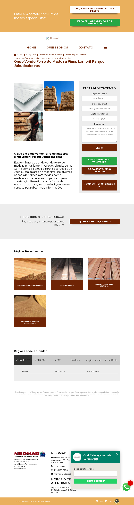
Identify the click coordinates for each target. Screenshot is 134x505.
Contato (85, 47)
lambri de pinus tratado (76, 55)
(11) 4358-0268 (60, 466)
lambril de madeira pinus (51, 55)
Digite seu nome (99, 94)
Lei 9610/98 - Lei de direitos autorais (74, 396)
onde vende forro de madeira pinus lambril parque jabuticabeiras (42, 58)
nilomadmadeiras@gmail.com (68, 474)
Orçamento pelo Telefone (99, 170)
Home (31, 47)
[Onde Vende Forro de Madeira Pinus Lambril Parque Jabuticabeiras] (28, 96)
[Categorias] (105, 47)
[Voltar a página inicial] (67, 38)
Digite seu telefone (99, 114)
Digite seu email (99, 104)
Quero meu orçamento (95, 221)
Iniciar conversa (95, 481)
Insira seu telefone (84, 469)
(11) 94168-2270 (60, 470)
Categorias (31, 55)
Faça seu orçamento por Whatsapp (94, 22)
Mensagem (99, 124)
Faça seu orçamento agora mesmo (94, 9)
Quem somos (57, 47)
